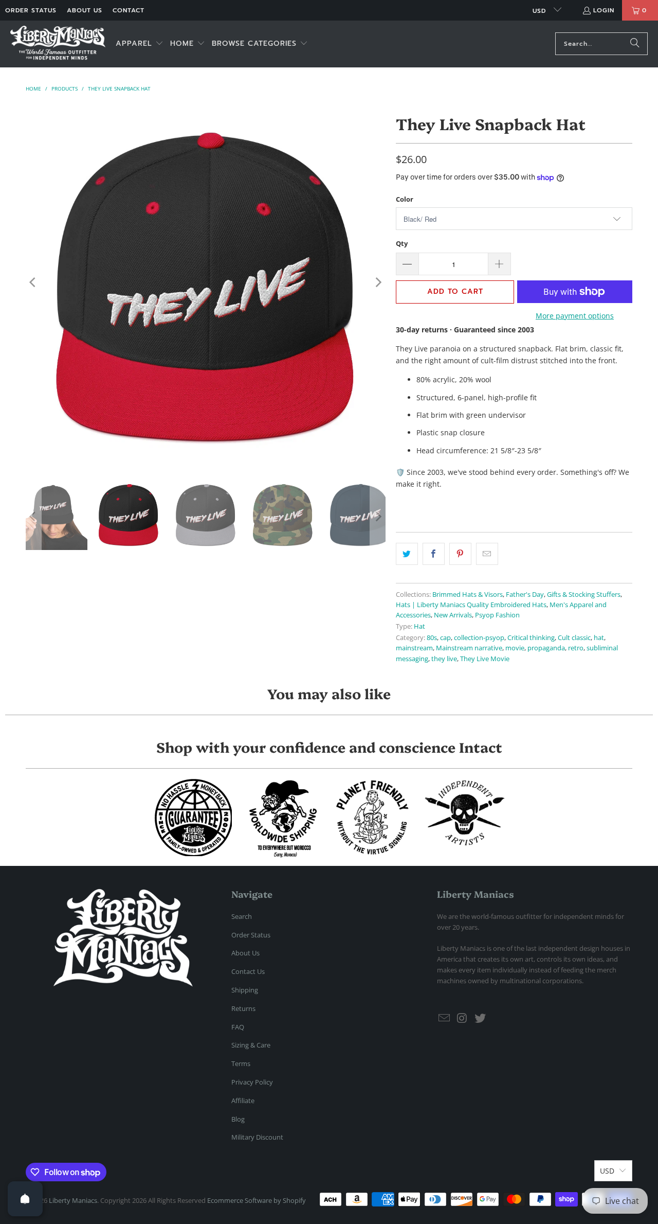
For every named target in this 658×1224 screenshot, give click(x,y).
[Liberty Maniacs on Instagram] (462, 1018)
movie (514, 648)
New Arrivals (453, 615)
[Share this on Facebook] (434, 553)
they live (444, 658)
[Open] (25, 1198)
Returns (243, 1008)
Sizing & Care (250, 1045)
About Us (84, 10)
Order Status (31, 10)
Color (404, 199)
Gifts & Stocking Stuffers (583, 594)
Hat (419, 626)
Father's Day (525, 594)
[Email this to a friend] (487, 553)
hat (599, 637)
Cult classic (574, 637)
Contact (128, 10)
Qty (402, 243)
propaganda (546, 648)
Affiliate (242, 1100)
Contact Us (248, 971)
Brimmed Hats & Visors (467, 594)
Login (603, 10)
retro (575, 648)
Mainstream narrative (469, 648)
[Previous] (33, 282)
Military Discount (257, 1137)
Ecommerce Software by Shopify (256, 1200)
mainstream (414, 648)
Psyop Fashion (497, 615)
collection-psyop (479, 637)
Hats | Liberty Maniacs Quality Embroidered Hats (471, 604)
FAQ (237, 1027)
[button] (139, 44)
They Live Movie (484, 658)
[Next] (378, 282)
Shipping (244, 990)
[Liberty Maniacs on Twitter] (480, 1018)
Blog (238, 1119)
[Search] (635, 43)
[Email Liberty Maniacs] (444, 1018)
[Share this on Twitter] (407, 553)
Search (241, 916)
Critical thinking (531, 637)
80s (432, 637)
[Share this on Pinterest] (460, 553)
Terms (240, 1063)
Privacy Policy (252, 1082)
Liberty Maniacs (73, 1200)
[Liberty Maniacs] (57, 44)
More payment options (575, 316)
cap (445, 637)
